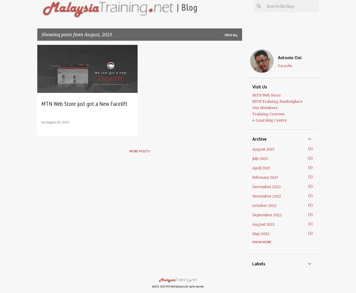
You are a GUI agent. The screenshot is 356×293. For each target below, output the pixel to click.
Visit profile (285, 65)
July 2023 (260, 158)
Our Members (265, 107)
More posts (140, 151)
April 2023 (261, 168)
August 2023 (263, 149)
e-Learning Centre (269, 120)
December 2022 (266, 186)
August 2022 (263, 224)
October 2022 (264, 205)
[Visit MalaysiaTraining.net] (178, 281)
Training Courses (268, 114)
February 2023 (265, 177)
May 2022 (260, 233)
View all (231, 35)
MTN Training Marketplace (277, 101)
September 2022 (267, 215)
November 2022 (266, 196)
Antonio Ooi (290, 57)
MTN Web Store (266, 95)
